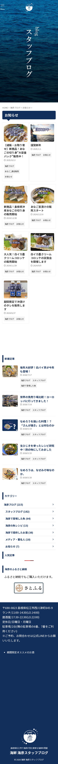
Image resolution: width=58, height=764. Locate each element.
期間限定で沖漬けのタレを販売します (14, 305)
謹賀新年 (36, 145)
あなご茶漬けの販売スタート (41, 208)
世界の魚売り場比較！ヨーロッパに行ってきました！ (37, 399)
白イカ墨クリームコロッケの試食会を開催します (41, 258)
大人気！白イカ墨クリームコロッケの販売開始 (14, 258)
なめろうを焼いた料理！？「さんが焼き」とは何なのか (37, 423)
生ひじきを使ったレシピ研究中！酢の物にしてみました (37, 448)
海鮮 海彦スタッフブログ (29, 752)
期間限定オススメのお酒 (20, 652)
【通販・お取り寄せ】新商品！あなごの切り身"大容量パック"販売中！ (15, 150)
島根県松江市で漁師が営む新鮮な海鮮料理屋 (29, 748)
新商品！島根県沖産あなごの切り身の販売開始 (14, 210)
